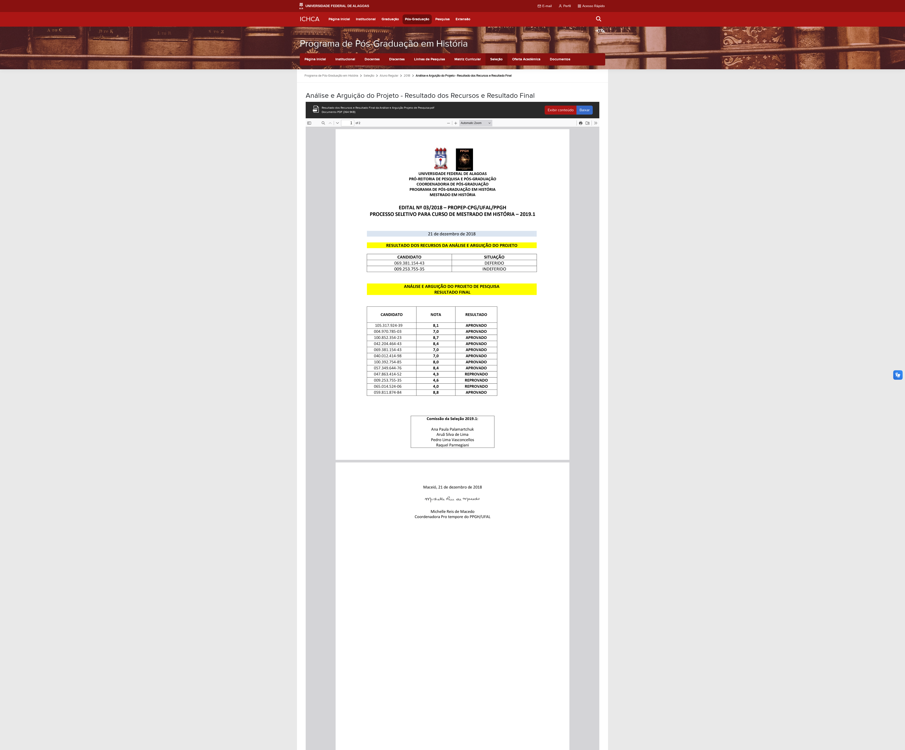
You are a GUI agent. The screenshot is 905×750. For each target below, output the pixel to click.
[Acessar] (597, 31)
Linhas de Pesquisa (429, 59)
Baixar (585, 110)
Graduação (390, 19)
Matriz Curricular (467, 59)
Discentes (397, 59)
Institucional (366, 19)
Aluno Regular (389, 76)
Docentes (372, 59)
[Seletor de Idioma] (602, 31)
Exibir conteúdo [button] (561, 110)
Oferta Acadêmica (526, 59)
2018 (407, 76)
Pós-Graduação (417, 19)
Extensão (463, 19)
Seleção (496, 59)
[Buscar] (599, 19)
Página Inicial (339, 19)
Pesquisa (442, 19)
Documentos (560, 59)
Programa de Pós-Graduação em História (384, 43)
